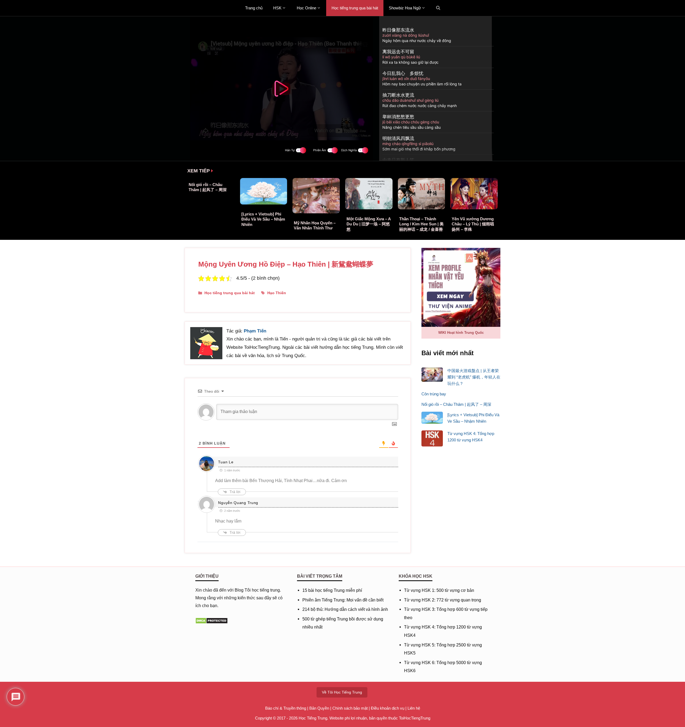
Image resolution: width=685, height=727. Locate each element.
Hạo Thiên (276, 293)
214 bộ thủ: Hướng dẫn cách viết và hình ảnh (345, 609)
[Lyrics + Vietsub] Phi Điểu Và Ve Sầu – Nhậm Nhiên (263, 219)
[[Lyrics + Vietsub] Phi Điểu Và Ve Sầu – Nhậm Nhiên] (263, 203)
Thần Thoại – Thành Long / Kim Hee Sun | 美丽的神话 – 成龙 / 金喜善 (421, 224)
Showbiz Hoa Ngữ (405, 8)
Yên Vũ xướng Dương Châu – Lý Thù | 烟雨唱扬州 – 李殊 (473, 224)
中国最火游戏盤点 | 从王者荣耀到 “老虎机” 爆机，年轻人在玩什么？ (473, 377)
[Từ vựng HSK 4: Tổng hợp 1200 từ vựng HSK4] (432, 439)
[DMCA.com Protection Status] (211, 622)
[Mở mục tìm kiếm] (438, 8)
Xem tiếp (198, 170)
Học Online (306, 8)
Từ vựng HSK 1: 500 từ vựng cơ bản (439, 590)
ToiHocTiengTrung (414, 718)
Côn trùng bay (433, 394)
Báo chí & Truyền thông (285, 708)
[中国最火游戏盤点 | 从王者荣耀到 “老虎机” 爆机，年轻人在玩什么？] (432, 376)
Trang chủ (253, 8)
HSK (277, 8)
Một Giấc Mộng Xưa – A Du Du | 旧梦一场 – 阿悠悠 (369, 224)
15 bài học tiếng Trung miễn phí (332, 590)
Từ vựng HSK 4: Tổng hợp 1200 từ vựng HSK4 (470, 436)
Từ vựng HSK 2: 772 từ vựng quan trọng (442, 600)
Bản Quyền (319, 708)
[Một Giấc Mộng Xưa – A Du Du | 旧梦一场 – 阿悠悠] (369, 207)
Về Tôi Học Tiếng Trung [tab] (342, 692)
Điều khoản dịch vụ (387, 708)
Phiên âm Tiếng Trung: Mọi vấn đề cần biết (342, 600)
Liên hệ (414, 708)
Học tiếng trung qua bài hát (355, 8)
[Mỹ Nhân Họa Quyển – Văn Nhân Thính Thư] (316, 211)
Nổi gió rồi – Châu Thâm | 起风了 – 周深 (456, 404)
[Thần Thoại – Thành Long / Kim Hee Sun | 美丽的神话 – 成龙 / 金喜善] (421, 207)
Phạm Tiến (255, 331)
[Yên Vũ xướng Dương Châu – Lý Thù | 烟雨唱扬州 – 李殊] (474, 207)
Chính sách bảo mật (350, 708)
